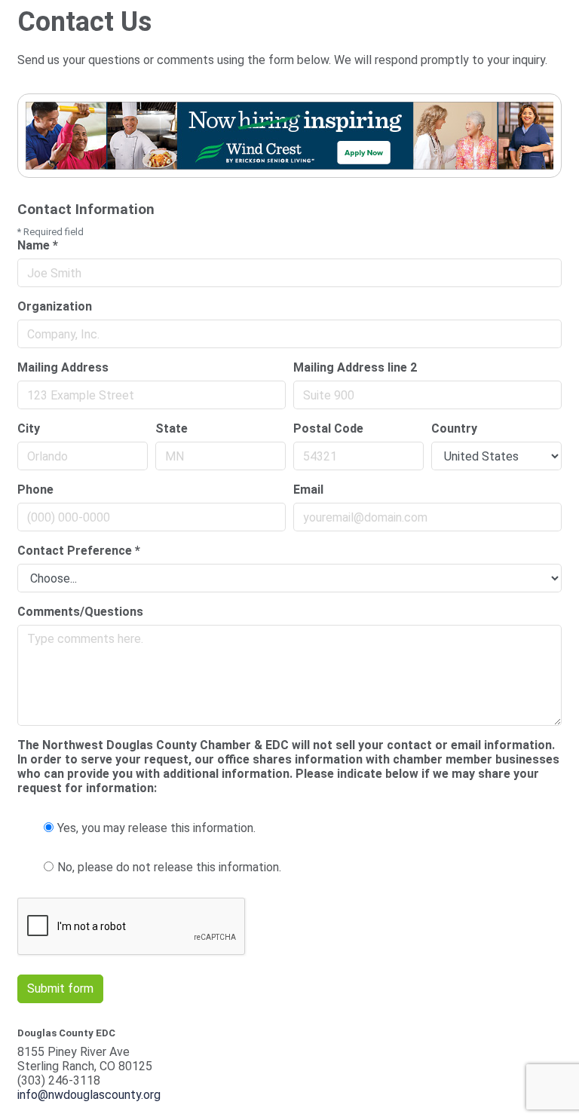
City (28, 428)
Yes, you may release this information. (156, 828)
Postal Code (328, 428)
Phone (35, 489)
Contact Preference (78, 550)
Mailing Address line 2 (355, 367)
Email (308, 489)
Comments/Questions (80, 611)
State (171, 428)
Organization (54, 306)
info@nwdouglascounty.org (89, 1095)
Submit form (60, 988)
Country (454, 428)
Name (37, 245)
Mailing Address (63, 367)
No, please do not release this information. (169, 867)
